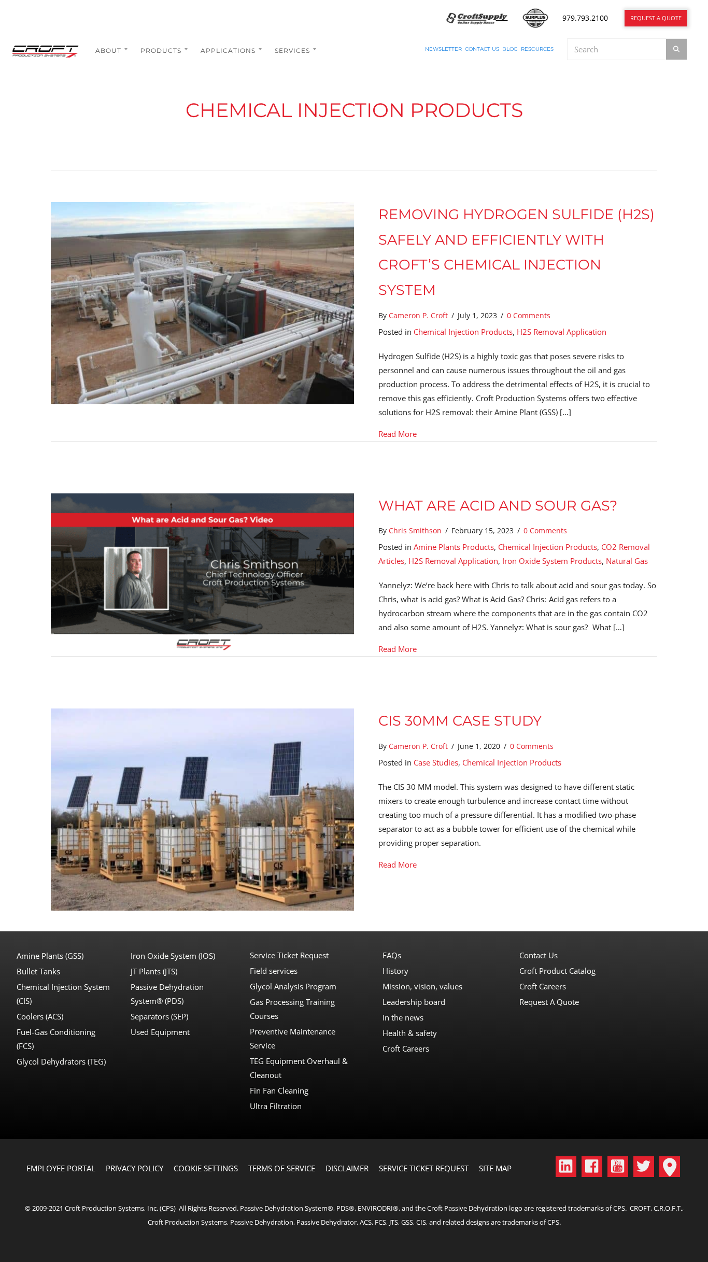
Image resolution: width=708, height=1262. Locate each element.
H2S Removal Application (561, 332)
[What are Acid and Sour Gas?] (202, 571)
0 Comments (528, 315)
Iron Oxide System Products (552, 561)
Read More (397, 434)
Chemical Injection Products (463, 332)
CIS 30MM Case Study (460, 720)
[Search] (676, 49)
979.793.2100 (585, 18)
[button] (566, 1166)
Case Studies (436, 762)
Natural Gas (627, 561)
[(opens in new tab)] (477, 17)
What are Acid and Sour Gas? (497, 505)
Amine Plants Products (454, 547)
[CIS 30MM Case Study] (202, 808)
